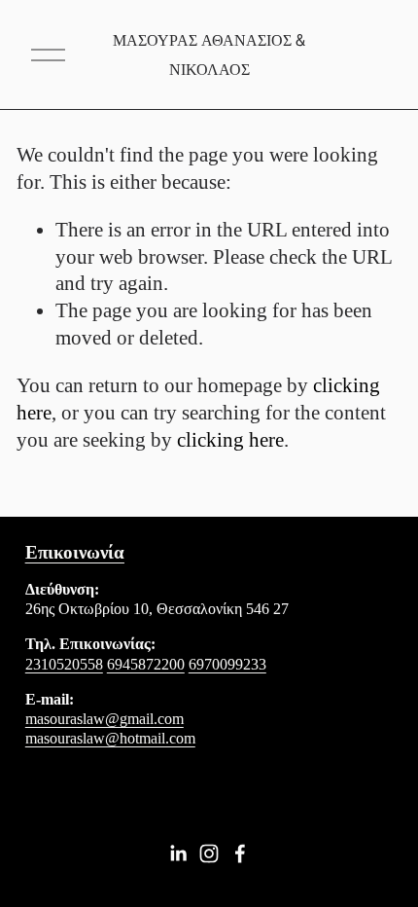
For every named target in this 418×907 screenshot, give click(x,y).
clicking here (230, 440)
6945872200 (146, 664)
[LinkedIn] (178, 853)
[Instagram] (209, 853)
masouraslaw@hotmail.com (110, 738)
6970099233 (227, 664)
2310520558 (64, 664)
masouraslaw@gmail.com (104, 718)
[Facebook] (240, 853)
